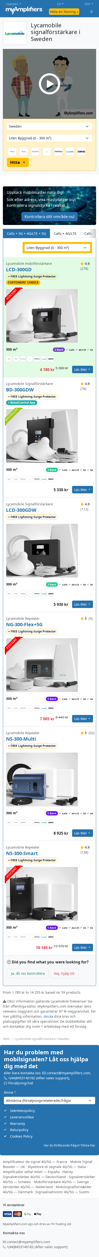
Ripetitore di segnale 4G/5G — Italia (57, 1166)
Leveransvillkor (22, 1117)
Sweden (12, 4)
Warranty (17, 1123)
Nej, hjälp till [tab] (64, 973)
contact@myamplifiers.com (68, 1073)
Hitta (15, 162)
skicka (48, 1016)
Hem (6, 1039)
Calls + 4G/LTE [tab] (65, 233)
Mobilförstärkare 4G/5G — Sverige (61, 1182)
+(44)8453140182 (21, 1078)
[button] (49, 205)
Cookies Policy (21, 1136)
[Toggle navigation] (91, 11)
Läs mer (80, 369)
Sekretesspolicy (22, 1110)
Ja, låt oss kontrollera (28, 973)
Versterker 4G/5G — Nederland (28, 1187)
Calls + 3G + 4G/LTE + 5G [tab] (26, 233)
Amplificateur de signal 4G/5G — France (35, 1161)
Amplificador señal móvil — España (31, 1171)
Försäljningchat (20, 1083)
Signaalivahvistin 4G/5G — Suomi (62, 1192)
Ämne (10, 1092)
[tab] (92, 233)
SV (59, 4)
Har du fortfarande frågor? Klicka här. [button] (69, 1145)
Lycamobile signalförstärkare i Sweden (41, 1039)
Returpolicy (19, 1129)
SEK (87, 4)
